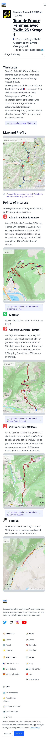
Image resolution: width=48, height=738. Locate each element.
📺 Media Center (33, 669)
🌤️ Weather (31, 650)
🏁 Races (30, 639)
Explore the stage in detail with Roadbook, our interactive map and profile (25, 195)
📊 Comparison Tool (11, 706)
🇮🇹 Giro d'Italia (9, 669)
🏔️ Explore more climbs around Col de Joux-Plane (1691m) (24, 419)
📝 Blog (29, 663)
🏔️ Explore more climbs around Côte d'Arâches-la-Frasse (24, 307)
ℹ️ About (7, 645)
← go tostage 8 (21, 49)
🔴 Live (29, 674)
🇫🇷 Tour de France (11, 663)
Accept (19, 733)
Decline (7, 733)
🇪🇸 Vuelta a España (11, 674)
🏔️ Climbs (7, 717)
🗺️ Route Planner (10, 692)
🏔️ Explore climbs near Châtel (21, 123)
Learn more (35, 727)
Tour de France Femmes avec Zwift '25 (26, 25)
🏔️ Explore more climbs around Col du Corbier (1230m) (24, 513)
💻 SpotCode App (10, 711)
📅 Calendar (31, 645)
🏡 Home (7, 639)
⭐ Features (8, 650)
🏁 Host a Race (32, 679)
